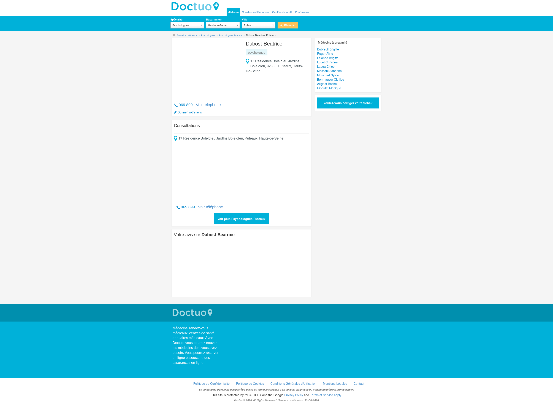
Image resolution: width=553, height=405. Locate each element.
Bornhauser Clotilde (330, 79)
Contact (359, 383)
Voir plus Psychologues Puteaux (241, 219)
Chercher (290, 25)
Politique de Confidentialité (211, 383)
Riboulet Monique (329, 88)
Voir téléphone (208, 105)
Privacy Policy (293, 395)
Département (214, 19)
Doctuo (196, 6)
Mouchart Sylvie (328, 75)
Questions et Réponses (255, 12)
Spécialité (176, 19)
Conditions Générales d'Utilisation (293, 383)
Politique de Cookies (250, 383)
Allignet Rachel (327, 84)
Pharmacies (302, 12)
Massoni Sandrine (329, 71)
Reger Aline (325, 53)
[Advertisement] (207, 68)
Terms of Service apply (325, 395)
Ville (244, 19)
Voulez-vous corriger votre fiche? (348, 103)
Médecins (233, 12)
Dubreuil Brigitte (328, 49)
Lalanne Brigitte (327, 58)
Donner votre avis (190, 112)
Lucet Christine (327, 62)
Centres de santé (282, 12)
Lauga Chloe (326, 66)
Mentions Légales (335, 383)
